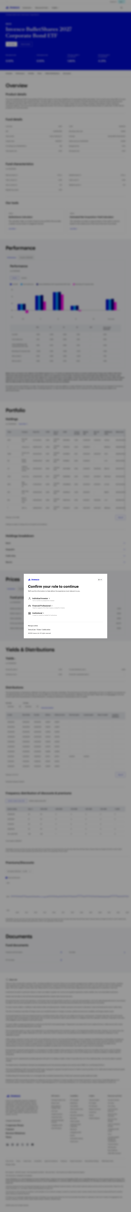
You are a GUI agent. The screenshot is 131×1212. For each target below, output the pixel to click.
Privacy (39, 629)
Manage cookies (33, 625)
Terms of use (32, 629)
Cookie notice (46, 629)
